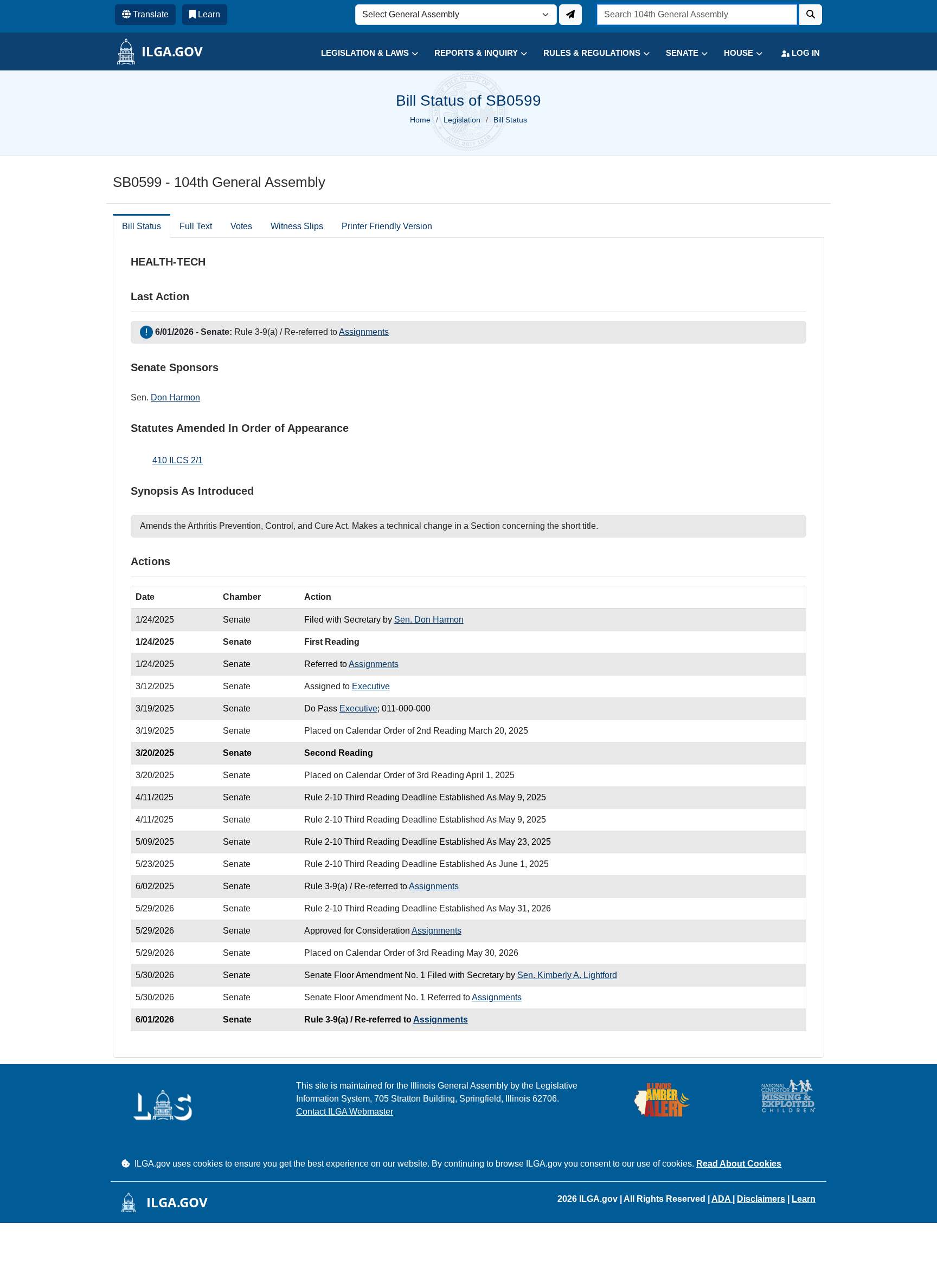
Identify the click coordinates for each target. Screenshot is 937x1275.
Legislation (462, 119)
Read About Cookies (738, 1163)
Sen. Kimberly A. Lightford (567, 975)
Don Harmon (175, 397)
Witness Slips (297, 226)
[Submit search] (810, 14)
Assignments (364, 331)
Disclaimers (761, 1198)
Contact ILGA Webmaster (344, 1111)
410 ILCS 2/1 (177, 460)
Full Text (195, 226)
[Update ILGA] (570, 14)
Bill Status (141, 226)
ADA (722, 1198)
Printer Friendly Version (387, 226)
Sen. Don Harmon (429, 619)
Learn (804, 1198)
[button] (361, 53)
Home (420, 119)
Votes (241, 226)
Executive (371, 686)
